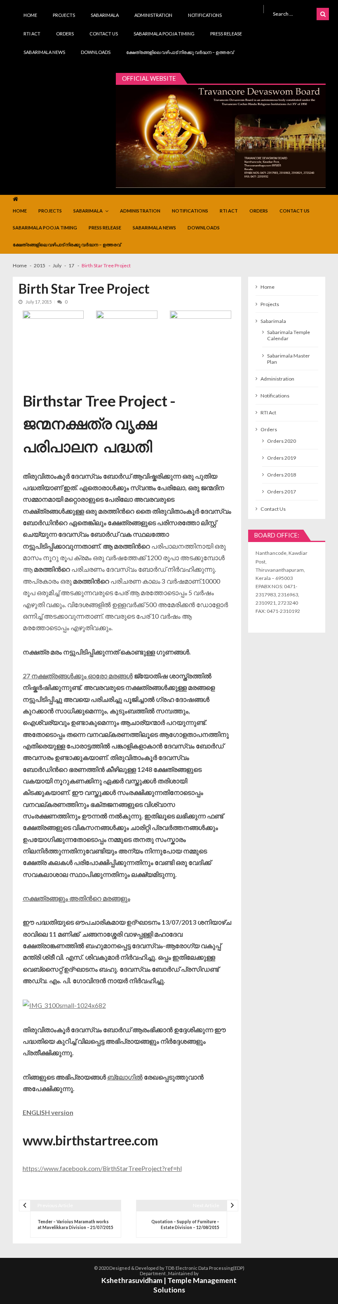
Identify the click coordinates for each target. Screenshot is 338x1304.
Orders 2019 (281, 458)
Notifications (205, 15)
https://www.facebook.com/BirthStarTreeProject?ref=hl (102, 1168)
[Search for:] (293, 13)
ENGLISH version (48, 1112)
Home (30, 15)
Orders (65, 33)
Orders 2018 (281, 475)
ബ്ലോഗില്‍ (125, 1077)
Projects (64, 15)
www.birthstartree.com (90, 1140)
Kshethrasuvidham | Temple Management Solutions (169, 1285)
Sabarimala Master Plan (288, 359)
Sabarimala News (44, 52)
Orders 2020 (281, 441)
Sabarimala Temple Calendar (288, 335)
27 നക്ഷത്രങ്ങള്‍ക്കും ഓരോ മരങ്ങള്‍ (78, 676)
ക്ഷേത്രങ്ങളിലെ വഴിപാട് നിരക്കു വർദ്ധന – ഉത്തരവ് (180, 52)
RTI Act (31, 33)
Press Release (226, 33)
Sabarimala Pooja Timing (164, 33)
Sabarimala (105, 15)
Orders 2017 (281, 491)
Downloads (95, 52)
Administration (153, 15)
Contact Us (103, 33)
